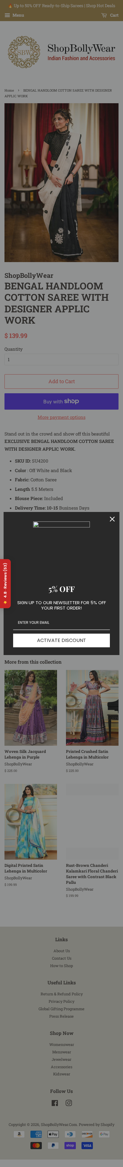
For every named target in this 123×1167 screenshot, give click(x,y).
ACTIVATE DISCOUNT (61, 640)
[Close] (112, 519)
